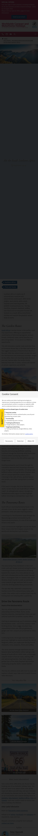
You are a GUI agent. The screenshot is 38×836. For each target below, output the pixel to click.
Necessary (9, 441)
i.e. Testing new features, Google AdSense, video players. (18, 429)
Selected (20, 441)
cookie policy (29, 434)
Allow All (31, 441)
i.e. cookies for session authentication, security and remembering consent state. (19, 414)
